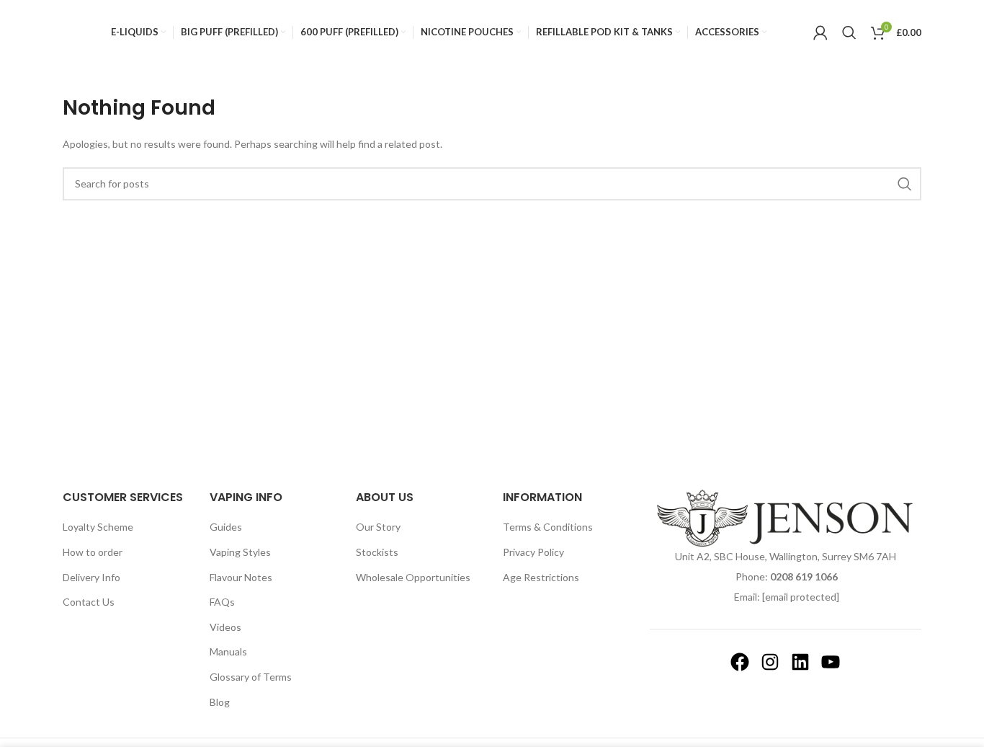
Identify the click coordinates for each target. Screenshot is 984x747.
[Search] (849, 32)
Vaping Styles (240, 552)
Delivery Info (91, 577)
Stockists (377, 552)
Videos (225, 627)
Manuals (228, 651)
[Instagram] (770, 662)
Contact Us (89, 602)
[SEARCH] (904, 183)
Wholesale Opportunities (413, 577)
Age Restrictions (541, 577)
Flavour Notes (241, 577)
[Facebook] (740, 662)
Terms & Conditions (548, 527)
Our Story (378, 527)
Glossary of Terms (251, 677)
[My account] (820, 32)
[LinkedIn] (800, 662)
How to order (92, 552)
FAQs (222, 602)
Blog (220, 702)
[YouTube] (830, 662)
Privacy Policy (533, 552)
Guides (226, 527)
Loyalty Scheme (98, 527)
